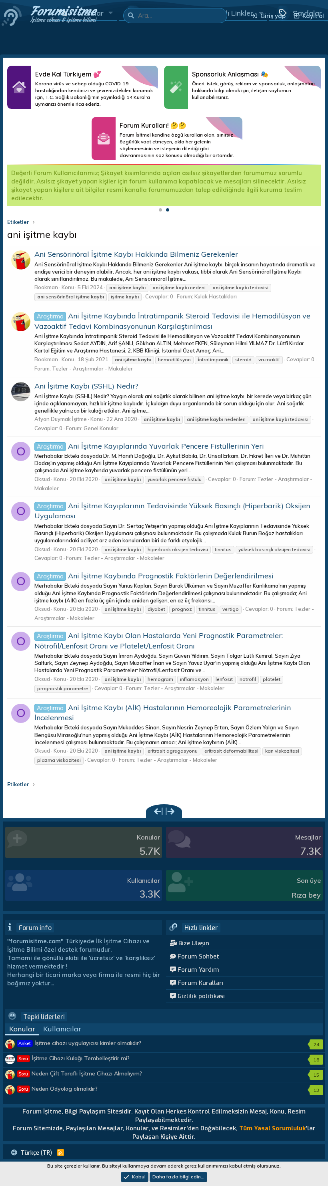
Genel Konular (101, 428)
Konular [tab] (22, 1028)
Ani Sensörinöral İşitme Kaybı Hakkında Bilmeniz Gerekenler (136, 254)
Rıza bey (306, 895)
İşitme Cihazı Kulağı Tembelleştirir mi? (74, 1058)
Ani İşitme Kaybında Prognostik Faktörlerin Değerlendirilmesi (155, 575)
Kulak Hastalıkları (215, 296)
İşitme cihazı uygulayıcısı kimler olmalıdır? (79, 1043)
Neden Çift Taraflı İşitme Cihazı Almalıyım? (80, 1073)
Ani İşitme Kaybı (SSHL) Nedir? (86, 386)
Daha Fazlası (82, 87)
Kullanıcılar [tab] (62, 1028)
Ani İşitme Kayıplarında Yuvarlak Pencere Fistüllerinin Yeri (150, 446)
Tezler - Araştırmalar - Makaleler (92, 368)
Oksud (42, 479)
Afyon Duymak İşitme (60, 419)
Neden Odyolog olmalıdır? (58, 1088)
